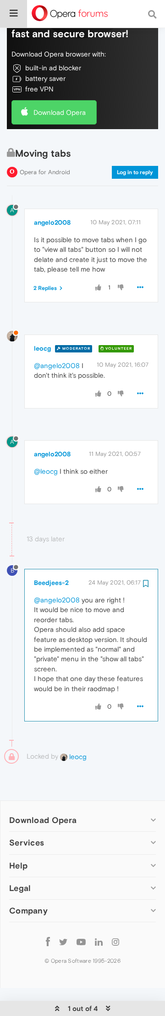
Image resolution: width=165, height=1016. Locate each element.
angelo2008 (52, 222)
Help (18, 865)
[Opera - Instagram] (115, 942)
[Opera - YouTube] (81, 942)
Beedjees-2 (51, 582)
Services (26, 842)
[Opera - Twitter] (63, 942)
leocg (42, 348)
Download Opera (59, 112)
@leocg (46, 471)
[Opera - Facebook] (48, 942)
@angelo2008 (57, 365)
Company (28, 910)
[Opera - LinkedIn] (98, 942)
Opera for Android (45, 172)
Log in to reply (135, 172)
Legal (20, 888)
